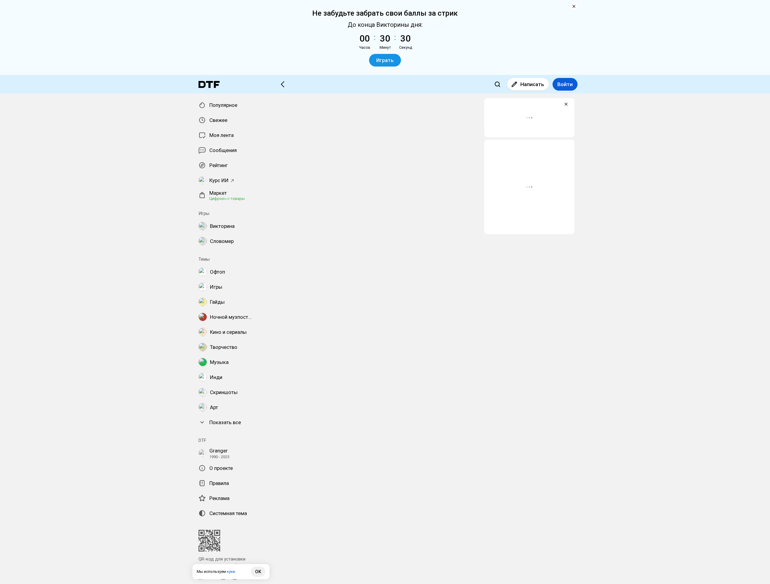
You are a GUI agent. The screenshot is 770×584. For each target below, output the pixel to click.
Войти (565, 84)
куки (231, 571)
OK (258, 571)
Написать (532, 84)
